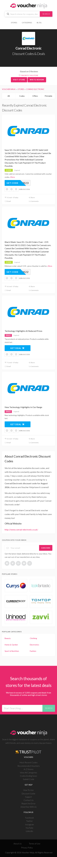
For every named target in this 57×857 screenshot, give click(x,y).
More (12, 177)
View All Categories (28, 772)
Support (28, 797)
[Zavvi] (41, 617)
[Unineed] (16, 617)
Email (8, 201)
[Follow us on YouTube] (24, 563)
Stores (14, 22)
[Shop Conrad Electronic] (28, 38)
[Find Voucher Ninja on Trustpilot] (28, 750)
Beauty (8, 638)
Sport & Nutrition (12, 651)
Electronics (34, 645)
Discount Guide (28, 793)
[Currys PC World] (16, 585)
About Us (18, 843)
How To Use (28, 790)
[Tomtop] (41, 601)
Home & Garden (11, 645)
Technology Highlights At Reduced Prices (23, 331)
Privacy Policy (27, 847)
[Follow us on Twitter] (12, 563)
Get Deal (16, 348)
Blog (39, 22)
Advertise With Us (29, 807)
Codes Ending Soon (28, 776)
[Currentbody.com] (16, 601)
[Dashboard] (45, 21)
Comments (34, 201)
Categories (27, 22)
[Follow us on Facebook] (7, 563)
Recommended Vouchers (28, 766)
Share (32, 197)
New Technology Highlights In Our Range (23, 407)
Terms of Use (34, 843)
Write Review (37, 80)
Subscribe (45, 548)
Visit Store (19, 80)
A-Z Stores (28, 769)
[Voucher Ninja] (28, 5)
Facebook (29, 818)
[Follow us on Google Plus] (18, 563)
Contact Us (29, 800)
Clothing (33, 638)
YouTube (29, 828)
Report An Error (28, 803)
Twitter (29, 821)
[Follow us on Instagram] (29, 563)
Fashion (33, 651)
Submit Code (28, 779)
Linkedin (29, 831)
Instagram (29, 824)
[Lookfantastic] (41, 585)
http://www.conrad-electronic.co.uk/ (21, 529)
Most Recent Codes (29, 762)
